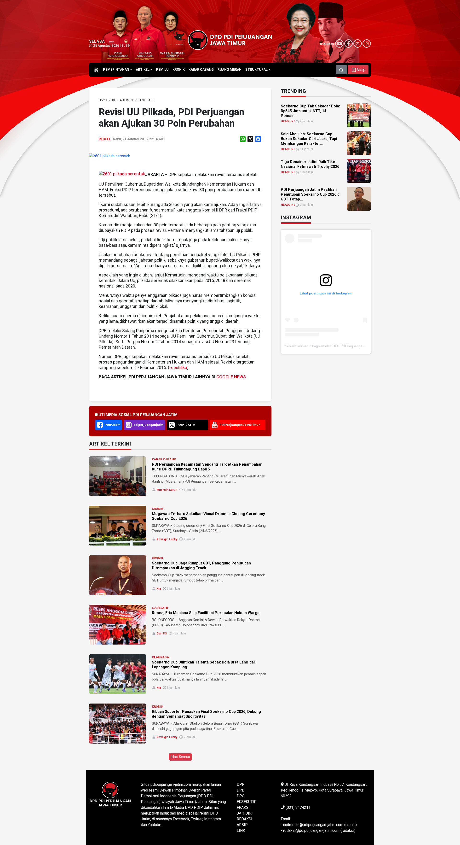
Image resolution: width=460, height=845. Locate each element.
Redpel (105, 139)
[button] (358, 69)
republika (178, 367)
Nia (158, 588)
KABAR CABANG (164, 459)
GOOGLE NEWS (231, 376)
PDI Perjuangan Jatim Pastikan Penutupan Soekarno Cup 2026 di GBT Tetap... (310, 194)
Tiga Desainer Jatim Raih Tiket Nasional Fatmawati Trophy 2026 (310, 164)
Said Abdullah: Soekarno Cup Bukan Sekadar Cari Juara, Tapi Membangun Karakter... (309, 139)
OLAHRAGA (160, 657)
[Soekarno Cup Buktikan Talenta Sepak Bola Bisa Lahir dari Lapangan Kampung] (117, 674)
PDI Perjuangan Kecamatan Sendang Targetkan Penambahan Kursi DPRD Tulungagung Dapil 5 (207, 466)
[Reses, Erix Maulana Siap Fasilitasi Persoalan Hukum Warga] (117, 625)
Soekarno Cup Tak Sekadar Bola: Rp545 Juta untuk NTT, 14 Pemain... (310, 111)
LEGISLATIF (160, 608)
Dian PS (161, 633)
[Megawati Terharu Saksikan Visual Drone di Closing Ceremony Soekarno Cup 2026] (117, 526)
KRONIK (157, 509)
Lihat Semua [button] (180, 757)
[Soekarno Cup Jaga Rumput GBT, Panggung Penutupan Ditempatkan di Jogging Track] (117, 575)
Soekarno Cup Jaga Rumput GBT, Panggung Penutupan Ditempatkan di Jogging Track (201, 565)
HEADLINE (288, 121)
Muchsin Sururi (166, 490)
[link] (109, 156)
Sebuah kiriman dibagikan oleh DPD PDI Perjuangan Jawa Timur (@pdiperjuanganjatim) (352, 346)
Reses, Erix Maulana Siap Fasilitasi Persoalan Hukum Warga (205, 612)
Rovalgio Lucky (166, 539)
